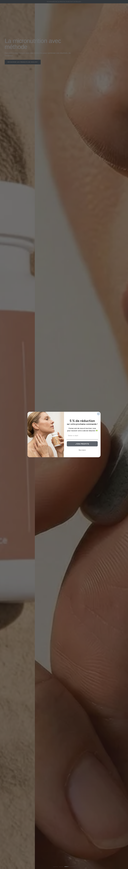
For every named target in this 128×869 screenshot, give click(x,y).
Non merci (82, 450)
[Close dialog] (98, 414)
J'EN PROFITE (82, 444)
